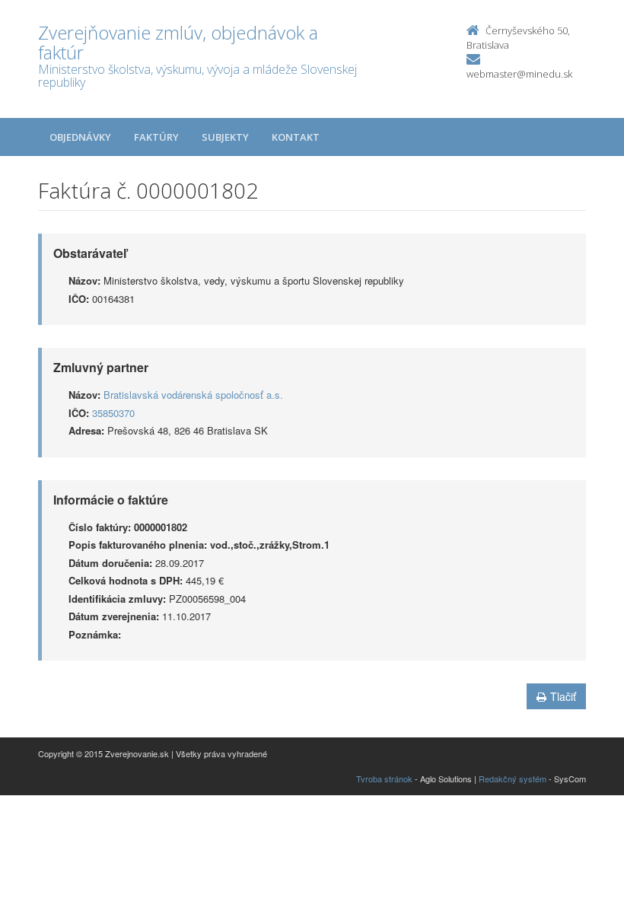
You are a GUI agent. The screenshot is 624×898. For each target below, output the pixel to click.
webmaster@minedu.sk (519, 74)
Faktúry (156, 137)
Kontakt (296, 137)
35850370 (113, 413)
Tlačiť (563, 696)
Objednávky (80, 137)
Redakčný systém (512, 778)
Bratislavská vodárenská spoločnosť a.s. (193, 394)
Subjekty (225, 137)
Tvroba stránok (384, 778)
